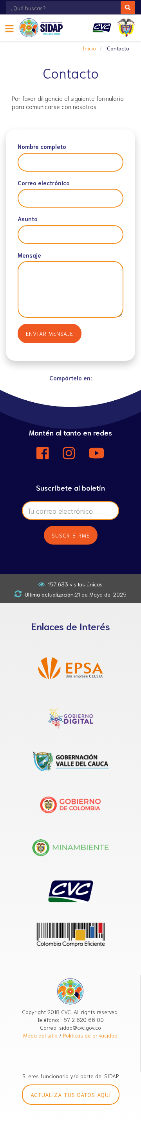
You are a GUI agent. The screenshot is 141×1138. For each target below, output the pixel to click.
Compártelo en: (70, 378)
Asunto (28, 218)
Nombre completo (42, 146)
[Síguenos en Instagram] (69, 453)
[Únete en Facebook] (42, 453)
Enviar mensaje (49, 333)
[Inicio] (44, 27)
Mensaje (29, 255)
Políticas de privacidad (90, 1035)
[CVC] (102, 27)
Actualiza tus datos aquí (71, 1094)
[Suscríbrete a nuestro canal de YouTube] (97, 453)
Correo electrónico (44, 182)
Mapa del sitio (40, 1035)
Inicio (89, 48)
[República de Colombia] (126, 27)
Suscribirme (71, 535)
